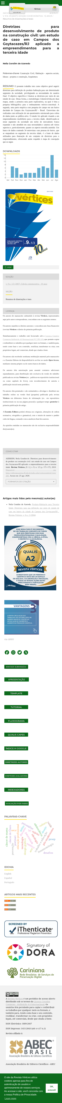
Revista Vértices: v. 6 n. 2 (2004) (22, 515)
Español (8, 878)
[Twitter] (19, 654)
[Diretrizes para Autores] (16, 763)
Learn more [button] (10, 1098)
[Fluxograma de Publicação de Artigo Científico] (16, 722)
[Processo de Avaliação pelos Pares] (17, 804)
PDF (9, 267)
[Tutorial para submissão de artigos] (16, 708)
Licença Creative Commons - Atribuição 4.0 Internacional (28, 1003)
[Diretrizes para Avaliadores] (16, 777)
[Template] (16, 694)
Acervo (54, 13)
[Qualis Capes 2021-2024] (16, 735)
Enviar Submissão (16, 667)
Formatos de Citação (19, 481)
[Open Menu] (3, 3)
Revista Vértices (15, 998)
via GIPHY (9, 639)
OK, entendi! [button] (52, 1088)
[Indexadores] (16, 791)
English (7, 873)
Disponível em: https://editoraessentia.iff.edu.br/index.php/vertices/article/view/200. (31, 473)
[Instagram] (13, 654)
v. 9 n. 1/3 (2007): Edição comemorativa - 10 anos (27, 16)
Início (6, 13)
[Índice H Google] (16, 749)
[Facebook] (7, 654)
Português (9, 882)
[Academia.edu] (25, 654)
